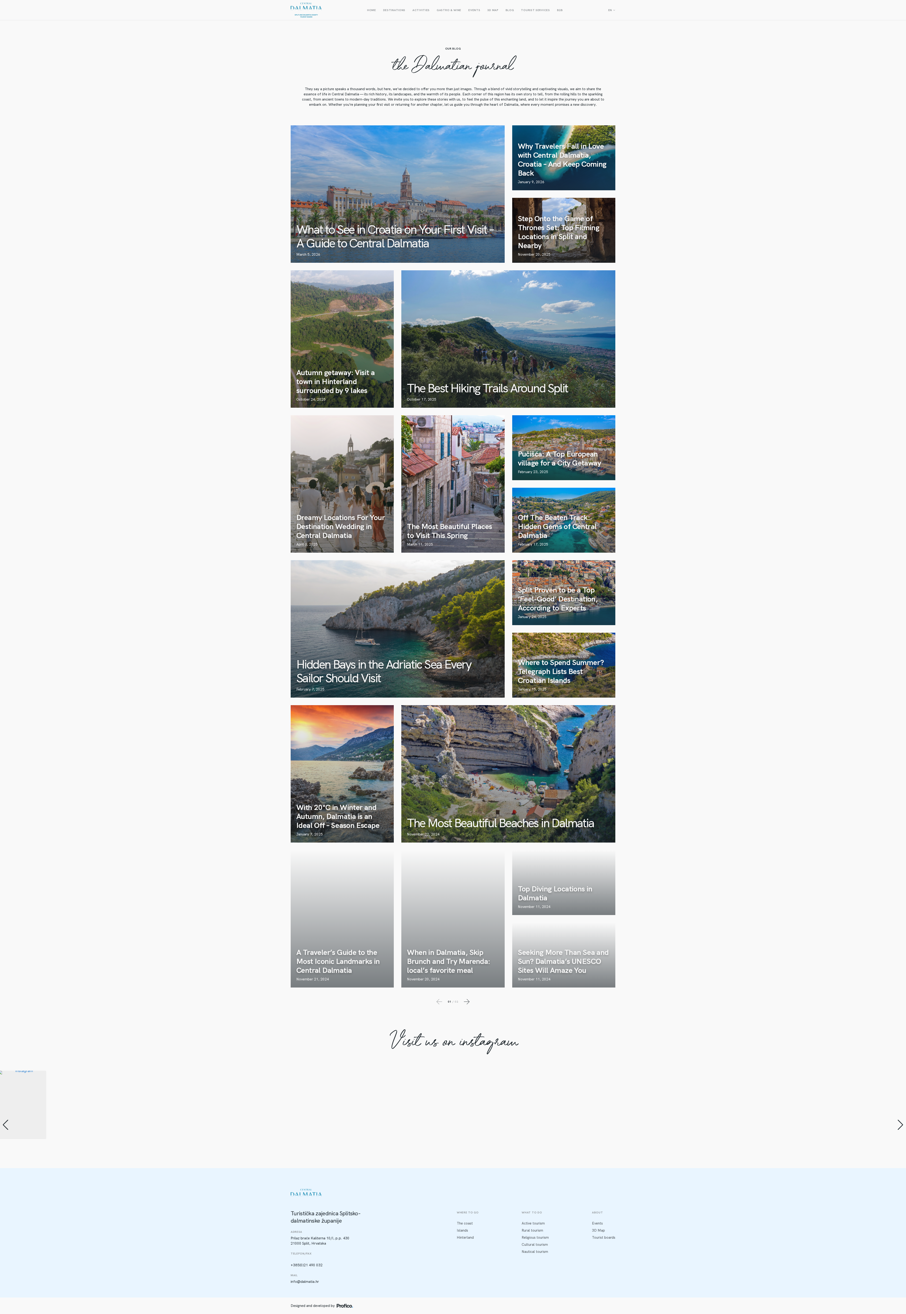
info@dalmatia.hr (305, 1281)
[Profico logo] (345, 1306)
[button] (453, 1176)
